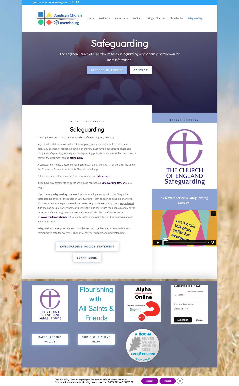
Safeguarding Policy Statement (87, 246)
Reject (167, 380)
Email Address (181, 309)
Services (103, 18)
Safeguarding (194, 18)
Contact (140, 70)
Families (137, 18)
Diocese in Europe (107, 70)
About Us (120, 18)
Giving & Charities (156, 18)
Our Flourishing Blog (96, 339)
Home (91, 18)
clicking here (103, 176)
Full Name (179, 295)
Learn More (87, 257)
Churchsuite (176, 18)
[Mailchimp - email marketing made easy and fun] (199, 323)
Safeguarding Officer (113, 182)
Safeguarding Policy (50, 339)
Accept (149, 380)
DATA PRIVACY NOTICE (120, 382)
